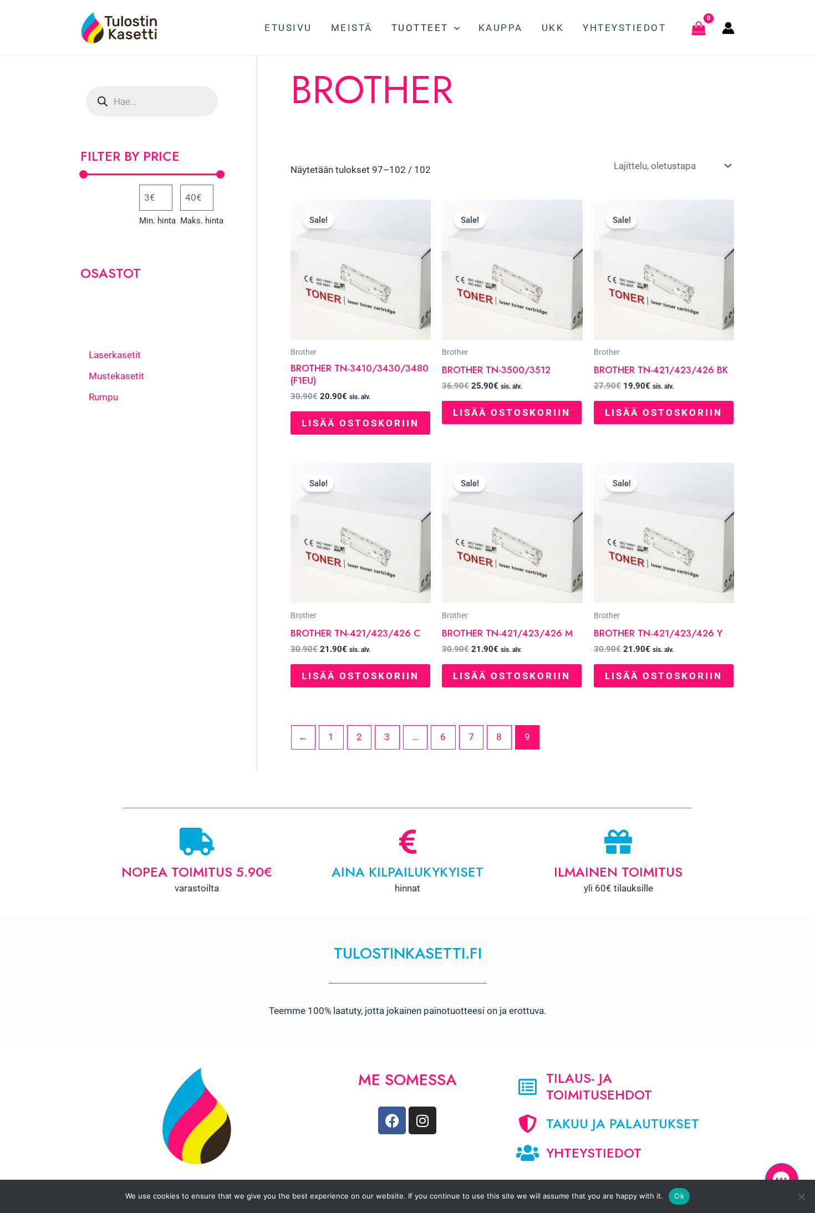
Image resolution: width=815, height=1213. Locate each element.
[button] (454, 27)
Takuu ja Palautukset (622, 1123)
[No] (801, 1196)
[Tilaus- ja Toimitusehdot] (527, 1087)
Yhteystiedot (593, 1153)
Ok (679, 1195)
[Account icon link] (728, 28)
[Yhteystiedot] (527, 1153)
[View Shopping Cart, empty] (698, 27)
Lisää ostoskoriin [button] (360, 423)
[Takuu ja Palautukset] (527, 1123)
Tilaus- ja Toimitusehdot (599, 1086)
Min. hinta (157, 221)
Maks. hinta (201, 221)
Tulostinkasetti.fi (408, 953)
